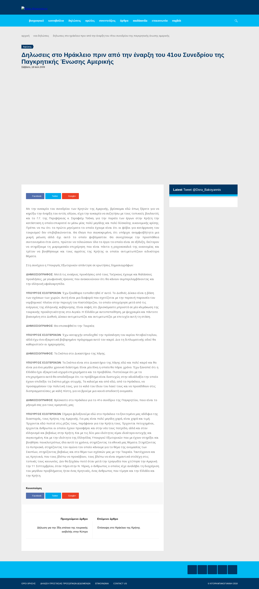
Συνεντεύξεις (107, 20)
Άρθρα (124, 20)
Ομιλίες (90, 20)
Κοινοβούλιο (56, 20)
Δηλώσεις (74, 20)
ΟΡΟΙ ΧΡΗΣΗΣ (28, 583)
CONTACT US (120, 583)
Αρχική (25, 35)
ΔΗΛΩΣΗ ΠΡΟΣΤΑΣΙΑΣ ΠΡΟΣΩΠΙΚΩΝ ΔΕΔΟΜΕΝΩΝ (65, 583)
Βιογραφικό (36, 20)
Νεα (35, 35)
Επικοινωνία (160, 20)
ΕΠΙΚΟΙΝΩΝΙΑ (102, 583)
